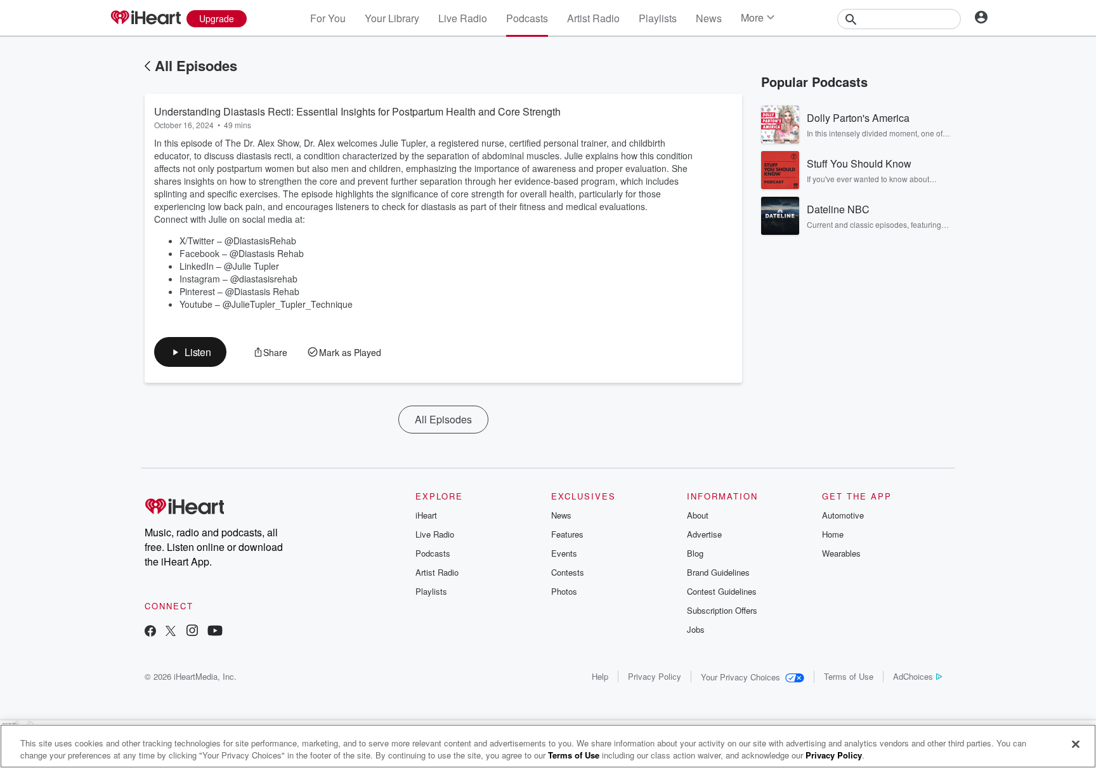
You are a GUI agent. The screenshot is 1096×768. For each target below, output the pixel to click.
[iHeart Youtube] (215, 632)
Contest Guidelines (722, 591)
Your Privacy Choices (740, 677)
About (697, 515)
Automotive (843, 515)
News (709, 18)
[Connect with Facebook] (150, 632)
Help (600, 676)
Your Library (392, 18)
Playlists (658, 18)
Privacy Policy (654, 676)
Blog (695, 553)
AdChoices (913, 676)
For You (328, 18)
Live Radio (462, 18)
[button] (190, 352)
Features (567, 534)
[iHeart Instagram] (192, 632)
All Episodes (196, 65)
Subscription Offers (722, 610)
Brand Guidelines (718, 572)
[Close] (1076, 744)
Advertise (704, 534)
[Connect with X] (171, 632)
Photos (564, 591)
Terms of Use (848, 676)
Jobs (696, 629)
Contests (567, 572)
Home (833, 534)
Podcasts (527, 18)
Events (564, 553)
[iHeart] (145, 18)
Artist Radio (593, 18)
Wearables (841, 553)
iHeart (426, 515)
